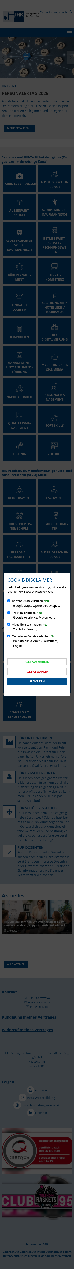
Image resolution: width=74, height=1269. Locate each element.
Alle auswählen (37, 662)
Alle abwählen (37, 671)
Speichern (37, 681)
